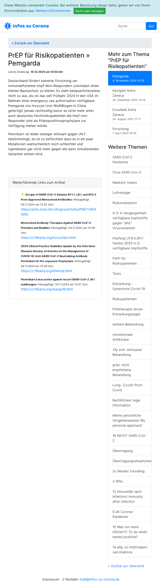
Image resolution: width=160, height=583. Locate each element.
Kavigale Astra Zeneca (128, 94)
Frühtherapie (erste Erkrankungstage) (127, 311)
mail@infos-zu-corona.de (99, 579)
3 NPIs (117, 481)
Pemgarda (128, 78)
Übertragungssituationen (132, 461)
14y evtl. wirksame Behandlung (127, 352)
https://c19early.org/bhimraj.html (46, 271)
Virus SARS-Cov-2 (126, 172)
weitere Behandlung (128, 324)
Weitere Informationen (53, 11)
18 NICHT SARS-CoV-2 (129, 438)
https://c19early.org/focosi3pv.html (48, 237)
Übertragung (122, 451)
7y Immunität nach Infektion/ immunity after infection (127, 496)
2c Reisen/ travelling (128, 471)
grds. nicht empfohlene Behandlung (121, 370)
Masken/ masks (124, 182)
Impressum (50, 579)
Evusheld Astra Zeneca (126, 114)
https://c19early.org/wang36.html (47, 289)
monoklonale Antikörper (122, 337)
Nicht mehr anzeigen (89, 11)
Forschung (124, 131)
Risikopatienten (124, 299)
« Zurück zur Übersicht (30, 43)
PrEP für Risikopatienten (124, 260)
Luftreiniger (121, 193)
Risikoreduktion (124, 203)
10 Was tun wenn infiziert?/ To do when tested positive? (129, 532)
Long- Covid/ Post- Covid (127, 387)
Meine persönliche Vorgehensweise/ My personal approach (128, 420)
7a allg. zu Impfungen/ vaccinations (129, 549)
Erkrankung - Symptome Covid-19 (128, 286)
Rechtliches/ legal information (126, 402)
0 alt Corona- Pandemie (123, 514)
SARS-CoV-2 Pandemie (122, 159)
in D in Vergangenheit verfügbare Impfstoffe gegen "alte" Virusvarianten (130, 220)
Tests (116, 273)
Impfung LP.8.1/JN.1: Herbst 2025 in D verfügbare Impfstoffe (130, 243)
